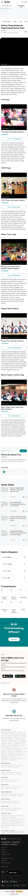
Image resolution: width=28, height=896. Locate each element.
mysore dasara (14, 733)
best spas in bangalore (16, 758)
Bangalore (7, 830)
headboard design (11, 825)
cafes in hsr (16, 737)
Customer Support (6, 862)
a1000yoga (12, 197)
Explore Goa (4, 777)
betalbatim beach (10, 781)
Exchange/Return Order (7, 858)
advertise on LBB (5, 854)
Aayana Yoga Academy (14, 337)
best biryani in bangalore (14, 755)
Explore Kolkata (5, 799)
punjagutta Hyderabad (17, 795)
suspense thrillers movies (8, 815)
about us (3, 847)
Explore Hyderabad (6, 792)
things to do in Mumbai (7, 765)
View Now (14, 639)
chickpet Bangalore (13, 745)
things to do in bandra (12, 767)
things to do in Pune (10, 788)
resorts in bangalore (13, 741)
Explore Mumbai (5, 763)
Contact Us (4, 852)
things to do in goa (6, 779)
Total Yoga (11, 128)
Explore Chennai (5, 770)
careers (3, 849)
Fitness (12, 830)
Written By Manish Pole (11, 454)
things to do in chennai (7, 772)
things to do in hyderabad (8, 794)
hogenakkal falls (12, 740)
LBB (2, 830)
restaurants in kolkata (13, 803)
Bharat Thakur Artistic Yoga (15, 403)
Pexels (9, 64)
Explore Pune (4, 784)
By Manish (3, 30)
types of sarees (14, 818)
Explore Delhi (4, 806)
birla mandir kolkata (6, 801)
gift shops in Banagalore (12, 735)
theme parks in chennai (15, 774)
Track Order (4, 860)
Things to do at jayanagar (13, 748)
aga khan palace (5, 787)
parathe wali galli (5, 808)
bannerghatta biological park (9, 732)
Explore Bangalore (6, 730)
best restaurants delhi (11, 810)
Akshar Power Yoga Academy (16, 263)
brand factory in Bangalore (15, 751)
